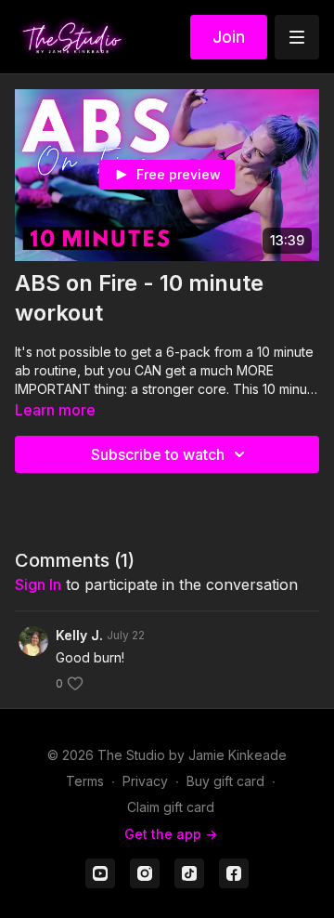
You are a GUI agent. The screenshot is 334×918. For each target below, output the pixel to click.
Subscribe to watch (158, 454)
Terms (85, 781)
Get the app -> (170, 834)
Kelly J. (79, 635)
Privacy (145, 781)
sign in (38, 584)
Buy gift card (225, 781)
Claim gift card (170, 807)
